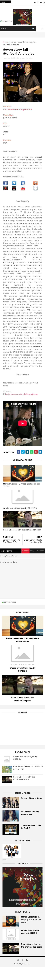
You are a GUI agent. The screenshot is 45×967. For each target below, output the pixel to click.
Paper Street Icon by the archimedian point (22, 530)
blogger (25, 551)
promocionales (16, 42)
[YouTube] (23, 190)
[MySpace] (23, 185)
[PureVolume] (14, 190)
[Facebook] (5, 185)
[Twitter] (14, 185)
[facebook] (27, 960)
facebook (40, 551)
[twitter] (41, 2)
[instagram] (44, 2)
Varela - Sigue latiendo (31, 798)
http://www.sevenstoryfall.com (17, 109)
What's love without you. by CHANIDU (20, 508)
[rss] (35, 2)
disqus (32, 551)
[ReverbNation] (5, 190)
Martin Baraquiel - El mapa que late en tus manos (21, 485)
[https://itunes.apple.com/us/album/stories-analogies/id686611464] (35, 190)
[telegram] (27, 452)
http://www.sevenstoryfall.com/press (20, 394)
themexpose (26, 964)
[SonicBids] (35, 185)
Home (5, 42)
